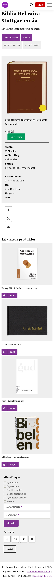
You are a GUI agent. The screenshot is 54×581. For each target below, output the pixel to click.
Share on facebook (8, 209)
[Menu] (49, 5)
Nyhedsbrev (12, 482)
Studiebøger (11, 37)
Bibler (26, 37)
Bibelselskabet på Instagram (15, 539)
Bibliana (10, 501)
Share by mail (8, 226)
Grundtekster (11, 45)
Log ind (10, 549)
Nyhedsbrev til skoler (17, 497)
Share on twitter (8, 218)
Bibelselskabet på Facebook (7, 539)
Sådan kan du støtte (42, 575)
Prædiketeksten (14, 490)
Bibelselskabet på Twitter (23, 539)
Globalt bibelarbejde (16, 494)
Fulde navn (11, 515)
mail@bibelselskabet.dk (38, 571)
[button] (27, 112)
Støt (40, 4)
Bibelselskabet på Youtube (32, 539)
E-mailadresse (13, 506)
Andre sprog (31, 45)
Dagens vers (13, 486)
